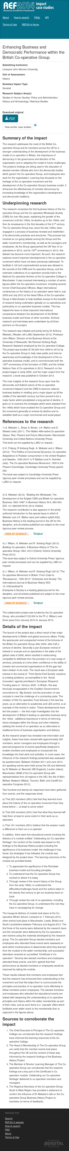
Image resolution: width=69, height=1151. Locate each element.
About (6, 17)
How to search (21, 17)
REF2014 (28, 6)
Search (9, 1118)
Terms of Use (10, 24)
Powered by (54, 1140)
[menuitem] (5, 17)
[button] (35, 125)
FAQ (7, 1129)
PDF (11, 118)
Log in (63, 34)
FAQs (37, 17)
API (47, 17)
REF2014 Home (30, 24)
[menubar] (34, 21)
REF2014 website (14, 1122)
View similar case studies (18, 127)
